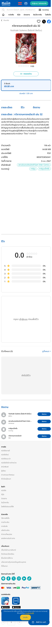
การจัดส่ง (4, 526)
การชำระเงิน (5, 522)
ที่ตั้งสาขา (4, 566)
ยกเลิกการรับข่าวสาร (8, 538)
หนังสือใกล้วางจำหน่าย (8, 462)
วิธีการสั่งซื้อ (5, 518)
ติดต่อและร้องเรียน (7, 554)
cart (25, 3)
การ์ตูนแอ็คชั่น (44, 168)
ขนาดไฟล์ (5, 149)
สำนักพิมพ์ (4, 466)
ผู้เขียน (3, 471)
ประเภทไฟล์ (6, 153)
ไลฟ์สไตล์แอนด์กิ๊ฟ (7, 506)
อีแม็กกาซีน (37, 15)
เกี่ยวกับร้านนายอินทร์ (8, 550)
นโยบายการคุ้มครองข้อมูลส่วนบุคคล (13, 562)
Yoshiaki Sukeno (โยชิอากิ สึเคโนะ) (26, 30)
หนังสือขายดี (5, 450)
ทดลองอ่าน (27, 73)
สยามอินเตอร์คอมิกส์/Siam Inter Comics (33, 164)
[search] (3, 10)
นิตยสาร (27, 15)
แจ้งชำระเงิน (5, 530)
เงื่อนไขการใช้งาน (7, 558)
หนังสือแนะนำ (6, 458)
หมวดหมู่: (5, 169)
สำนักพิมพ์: (6, 165)
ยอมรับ (25, 617)
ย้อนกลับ (6, 20)
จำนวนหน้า (6, 145)
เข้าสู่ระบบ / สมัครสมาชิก (39, 3)
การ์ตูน (33, 168)
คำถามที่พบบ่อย (6, 534)
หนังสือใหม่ (5, 454)
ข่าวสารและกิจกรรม (7, 475)
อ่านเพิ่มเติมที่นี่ (29, 613)
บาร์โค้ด (4, 157)
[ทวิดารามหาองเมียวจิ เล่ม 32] (44, 21)
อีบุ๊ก (19, 15)
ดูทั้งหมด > (46, 351)
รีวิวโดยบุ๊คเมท (6, 479)
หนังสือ (11, 15)
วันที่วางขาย (6, 161)
